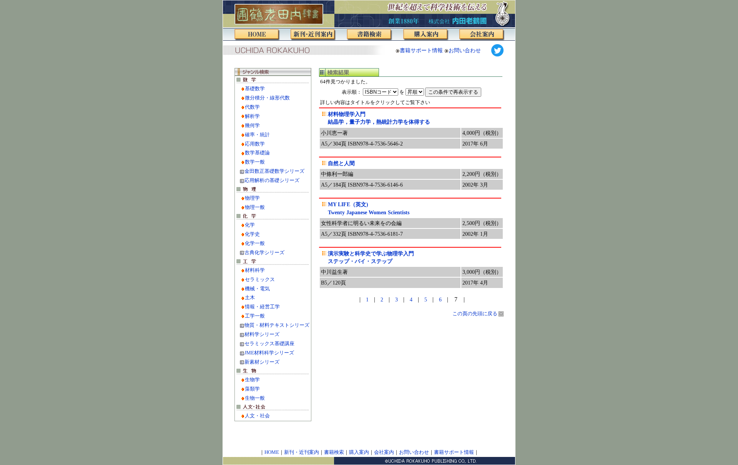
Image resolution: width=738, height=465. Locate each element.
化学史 (252, 234)
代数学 (252, 107)
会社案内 (384, 452)
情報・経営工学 (262, 306)
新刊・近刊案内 (301, 452)
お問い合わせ (465, 50)
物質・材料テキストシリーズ (276, 325)
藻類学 (252, 389)
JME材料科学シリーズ (269, 353)
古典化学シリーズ (264, 252)
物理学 (252, 198)
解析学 (252, 116)
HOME (271, 452)
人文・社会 (257, 416)
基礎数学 (255, 88)
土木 (250, 297)
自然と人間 (341, 163)
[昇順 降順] (443, 92)
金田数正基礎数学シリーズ (274, 171)
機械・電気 (257, 288)
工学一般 (255, 316)
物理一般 (255, 207)
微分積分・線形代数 (267, 98)
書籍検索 (334, 452)
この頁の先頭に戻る (475, 313)
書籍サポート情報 (421, 50)
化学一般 (255, 243)
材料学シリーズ (261, 334)
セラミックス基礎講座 (269, 343)
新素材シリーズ (261, 362)
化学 (250, 225)
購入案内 (359, 452)
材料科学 (255, 270)
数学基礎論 (257, 153)
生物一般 (255, 398)
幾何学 (252, 125)
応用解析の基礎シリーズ (271, 180)
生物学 (252, 379)
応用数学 (255, 144)
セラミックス (260, 279)
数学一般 (255, 162)
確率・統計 (257, 134)
